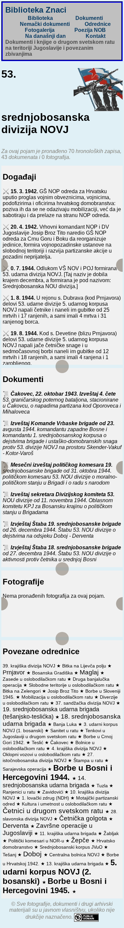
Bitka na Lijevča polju (84, 665)
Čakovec (60, 742)
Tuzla (103, 785)
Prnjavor (14, 672)
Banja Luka (65, 724)
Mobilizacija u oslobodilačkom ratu (57, 697)
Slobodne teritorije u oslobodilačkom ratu (72, 685)
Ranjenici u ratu (20, 792)
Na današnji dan (45, 36)
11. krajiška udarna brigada (69, 833)
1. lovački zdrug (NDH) (46, 798)
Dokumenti (89, 18)
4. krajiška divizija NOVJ (77, 748)
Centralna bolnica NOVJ (75, 854)
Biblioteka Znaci (35, 9)
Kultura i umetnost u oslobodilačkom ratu (65, 804)
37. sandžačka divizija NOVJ (86, 703)
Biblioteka (40, 18)
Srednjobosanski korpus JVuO (72, 847)
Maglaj (90, 672)
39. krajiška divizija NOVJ (30, 665)
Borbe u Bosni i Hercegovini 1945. (55, 886)
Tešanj (10, 854)
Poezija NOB (90, 30)
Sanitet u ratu (65, 730)
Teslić (38, 742)
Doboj (33, 854)
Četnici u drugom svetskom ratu (54, 810)
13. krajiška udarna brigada (75, 863)
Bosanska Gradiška (53, 672)
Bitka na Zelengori (22, 691)
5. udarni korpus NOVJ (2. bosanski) (60, 872)
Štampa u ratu (88, 760)
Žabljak (111, 833)
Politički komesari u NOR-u (36, 840)
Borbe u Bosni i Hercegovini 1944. (57, 772)
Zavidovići (53, 792)
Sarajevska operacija (25, 769)
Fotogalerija (40, 30)
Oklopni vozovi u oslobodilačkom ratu (42, 754)
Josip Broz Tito (64, 691)
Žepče (81, 840)
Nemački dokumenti (45, 24)
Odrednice (98, 24)
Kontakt (95, 36)
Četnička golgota (84, 818)
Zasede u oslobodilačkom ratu (35, 679)
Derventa (16, 825)
